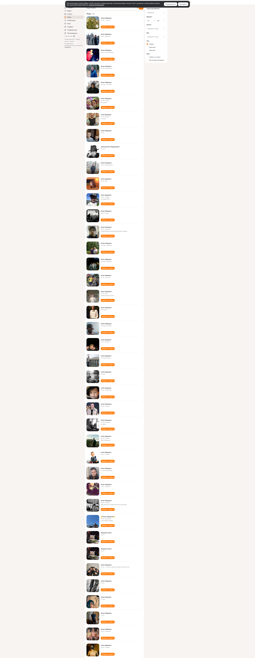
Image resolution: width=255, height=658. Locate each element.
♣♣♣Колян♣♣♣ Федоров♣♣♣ (110, 147)
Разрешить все (171, 4)
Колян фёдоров (106, 34)
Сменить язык (68, 36)
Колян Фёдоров (106, 18)
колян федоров (106, 114)
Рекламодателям (69, 39)
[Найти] (141, 8)
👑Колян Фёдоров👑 (108, 517)
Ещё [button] (71, 41)
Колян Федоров (106, 50)
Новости (67, 41)
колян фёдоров (106, 275)
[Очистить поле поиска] (137, 8)
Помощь (77, 39)
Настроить (183, 4)
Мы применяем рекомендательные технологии (73, 45)
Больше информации (96, 5)
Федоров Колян (106, 533)
